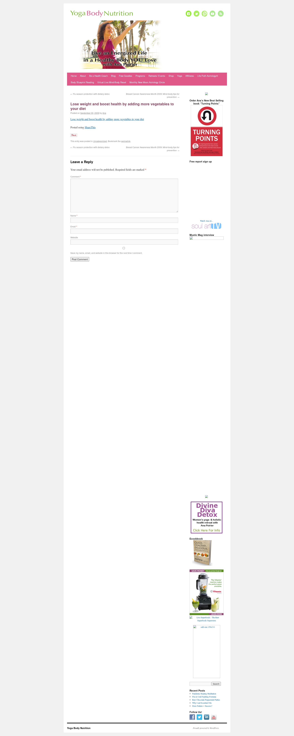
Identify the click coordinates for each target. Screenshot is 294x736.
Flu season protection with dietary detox (90, 93)
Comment (75, 176)
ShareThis (90, 127)
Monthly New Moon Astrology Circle (147, 82)
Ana (104, 112)
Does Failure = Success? (202, 705)
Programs (140, 75)
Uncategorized (100, 141)
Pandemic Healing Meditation (204, 693)
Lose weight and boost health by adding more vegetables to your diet (107, 119)
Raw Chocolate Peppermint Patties (206, 699)
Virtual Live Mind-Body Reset (111, 82)
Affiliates (189, 75)
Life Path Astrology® (207, 75)
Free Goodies (125, 75)
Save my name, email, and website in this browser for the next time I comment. (106, 252)
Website (74, 237)
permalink (125, 141)
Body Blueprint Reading (82, 82)
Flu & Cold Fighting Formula (204, 696)
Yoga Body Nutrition (79, 728)
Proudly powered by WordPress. (206, 728)
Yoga (179, 75)
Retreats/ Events (157, 75)
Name (73, 215)
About (83, 75)
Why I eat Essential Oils (202, 702)
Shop (171, 75)
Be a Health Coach (98, 75)
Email (73, 226)
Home (74, 75)
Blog (113, 75)
